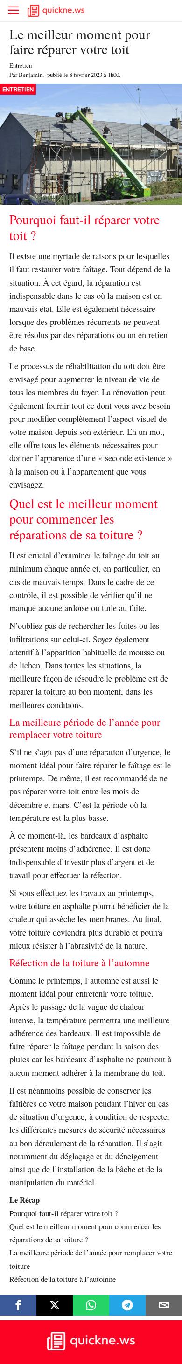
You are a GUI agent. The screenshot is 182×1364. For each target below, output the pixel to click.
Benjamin (30, 74)
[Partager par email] (164, 1305)
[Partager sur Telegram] (127, 1305)
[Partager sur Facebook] (18, 1305)
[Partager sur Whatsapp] (91, 1305)
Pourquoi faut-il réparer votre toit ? (63, 1213)
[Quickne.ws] (91, 1347)
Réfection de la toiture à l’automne (62, 1279)
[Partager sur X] (54, 1305)
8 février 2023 (86, 74)
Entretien (20, 65)
